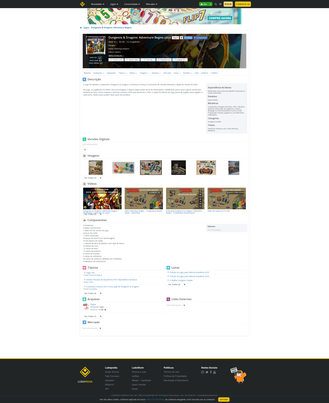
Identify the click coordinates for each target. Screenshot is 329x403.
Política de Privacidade (175, 376)
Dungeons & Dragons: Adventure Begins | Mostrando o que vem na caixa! (100, 212)
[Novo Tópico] (100, 293)
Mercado (150, 4)
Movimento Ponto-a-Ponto (232, 111)
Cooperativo (212, 107)
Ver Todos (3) (90, 293)
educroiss (94, 310)
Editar (189, 37)
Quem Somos (112, 372)
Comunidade (131, 4)
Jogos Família (213, 100)
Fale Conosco (112, 376)
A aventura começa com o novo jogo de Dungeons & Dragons (112, 286)
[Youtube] (214, 372)
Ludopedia (111, 367)
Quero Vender (139, 384)
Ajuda (135, 389)
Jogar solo (90, 272)
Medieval (211, 130)
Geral (91, 282)
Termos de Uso (171, 372)
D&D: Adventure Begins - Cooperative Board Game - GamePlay (143, 212)
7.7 (101, 63)
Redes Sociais (209, 367)
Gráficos (204, 73)
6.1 (100, 60)
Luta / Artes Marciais (230, 129)
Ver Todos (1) (90, 316)
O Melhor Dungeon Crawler (181, 280)
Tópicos (122, 73)
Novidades (96, 4)
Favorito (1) (165, 59)
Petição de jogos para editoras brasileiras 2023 (189, 272)
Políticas (169, 367)
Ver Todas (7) (90, 178)
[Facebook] (211, 372)
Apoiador (109, 380)
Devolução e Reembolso (176, 380)
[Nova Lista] (184, 284)
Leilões (135, 376)
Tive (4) (149, 59)
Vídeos (133, 73)
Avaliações (98, 73)
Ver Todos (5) (90, 214)
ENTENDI (224, 399)
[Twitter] (206, 372)
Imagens (144, 73)
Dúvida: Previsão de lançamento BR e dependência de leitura (111, 279)
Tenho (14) (117, 59)
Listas (176, 73)
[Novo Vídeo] (100, 214)
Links (196, 73)
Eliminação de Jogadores (224, 109)
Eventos (238, 109)
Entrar (228, 4)
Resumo (87, 73)
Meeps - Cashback (141, 380)
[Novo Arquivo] (100, 316)
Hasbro (118, 52)
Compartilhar (201, 37)
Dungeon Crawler (214, 122)
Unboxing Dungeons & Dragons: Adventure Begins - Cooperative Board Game (184, 212)
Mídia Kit (109, 384)
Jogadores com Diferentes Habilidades (226, 114)
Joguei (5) (181, 59)
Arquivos (156, 73)
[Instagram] (202, 372)
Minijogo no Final (214, 111)
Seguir (175, 37)
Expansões (111, 73)
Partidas (187, 73)
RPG (235, 107)
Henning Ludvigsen (122, 49)
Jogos (113, 4)
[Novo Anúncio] (100, 328)
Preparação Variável (215, 113)
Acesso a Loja (139, 372)
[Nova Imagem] (100, 178)
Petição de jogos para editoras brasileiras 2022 (189, 276)
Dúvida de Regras (95, 275)
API (106, 389)
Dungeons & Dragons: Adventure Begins (111, 27)
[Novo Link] (184, 305)
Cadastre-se (243, 4)
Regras (93, 304)
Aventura (211, 129)
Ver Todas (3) (174, 284)
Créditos (214, 73)
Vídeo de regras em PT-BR (219, 211)
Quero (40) (133, 59)
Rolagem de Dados (225, 107)
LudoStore (138, 367)
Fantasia (219, 129)
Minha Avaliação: (116, 55)
